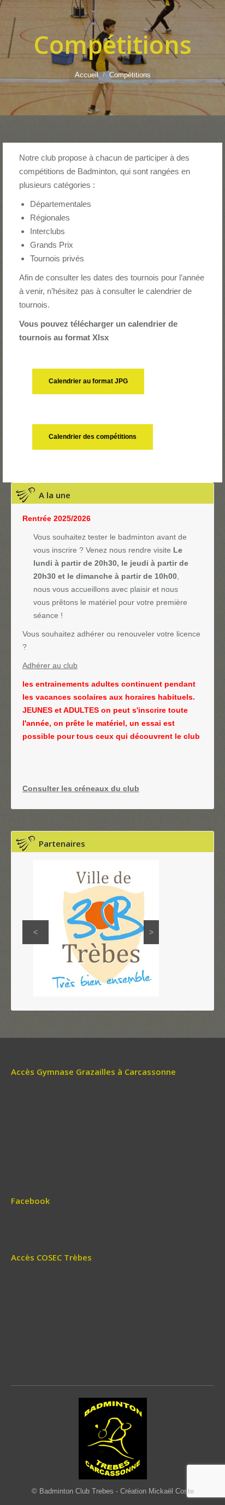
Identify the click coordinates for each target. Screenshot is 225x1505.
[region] (90, 928)
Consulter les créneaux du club (80, 788)
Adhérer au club (50, 665)
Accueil (86, 75)
